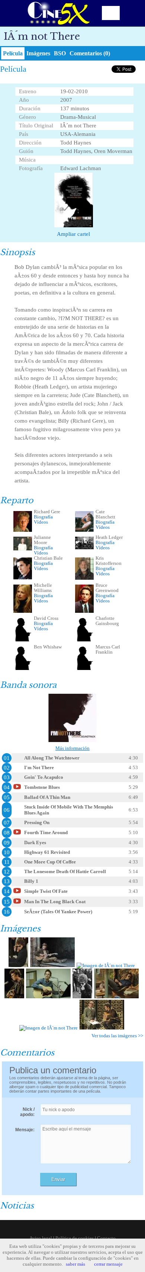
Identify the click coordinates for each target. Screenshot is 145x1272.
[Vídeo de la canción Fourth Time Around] (17, 834)
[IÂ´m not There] (18, 965)
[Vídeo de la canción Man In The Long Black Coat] (17, 903)
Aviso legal (40, 1238)
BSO (60, 53)
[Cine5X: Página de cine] (58, 13)
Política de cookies (74, 1238)
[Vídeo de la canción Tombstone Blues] (17, 788)
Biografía (43, 517)
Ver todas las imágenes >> (117, 1035)
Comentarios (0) (90, 53)
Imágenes (38, 53)
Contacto (106, 1238)
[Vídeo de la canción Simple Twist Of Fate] (17, 892)
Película (13, 53)
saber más (75, 1264)
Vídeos (41, 522)
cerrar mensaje (108, 1264)
